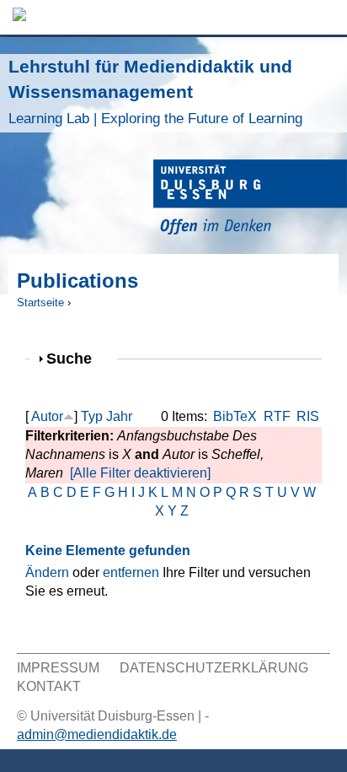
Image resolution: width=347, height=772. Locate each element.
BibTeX (235, 416)
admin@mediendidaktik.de (97, 734)
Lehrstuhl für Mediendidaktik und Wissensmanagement (155, 92)
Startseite (40, 302)
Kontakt (49, 686)
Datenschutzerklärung (214, 668)
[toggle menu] (326, 17)
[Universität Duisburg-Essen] (250, 199)
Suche (76, 358)
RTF (277, 416)
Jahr (119, 416)
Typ (92, 416)
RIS (307, 416)
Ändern (47, 572)
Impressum (58, 668)
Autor (47, 416)
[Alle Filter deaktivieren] (140, 473)
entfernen (131, 572)
